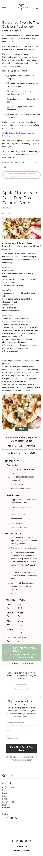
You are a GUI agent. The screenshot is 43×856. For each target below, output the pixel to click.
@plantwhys (21, 655)
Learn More (21, 687)
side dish (6, 808)
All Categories (8, 787)
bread (4, 793)
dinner (4, 799)
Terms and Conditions (21, 850)
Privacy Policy (21, 847)
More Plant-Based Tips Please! (21, 749)
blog (4, 790)
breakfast (6, 796)
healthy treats (7, 208)
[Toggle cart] (37, 7)
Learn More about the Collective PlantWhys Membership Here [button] (21, 175)
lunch (4, 805)
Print (21, 429)
